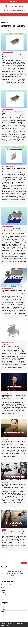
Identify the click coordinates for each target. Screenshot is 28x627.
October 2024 (3, 599)
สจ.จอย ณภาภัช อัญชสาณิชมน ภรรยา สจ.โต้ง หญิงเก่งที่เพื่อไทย (14, 442)
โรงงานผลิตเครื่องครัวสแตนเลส (7, 52)
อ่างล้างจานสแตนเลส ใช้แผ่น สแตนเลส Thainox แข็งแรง (13, 55)
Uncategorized (4, 393)
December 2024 (4, 594)
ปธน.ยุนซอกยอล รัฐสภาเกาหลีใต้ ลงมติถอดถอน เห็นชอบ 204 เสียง (14, 396)
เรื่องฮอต (2, 611)
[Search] (25, 15)
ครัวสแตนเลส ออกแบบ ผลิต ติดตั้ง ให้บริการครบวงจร (14, 228)
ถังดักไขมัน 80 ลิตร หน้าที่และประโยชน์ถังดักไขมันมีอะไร (14, 291)
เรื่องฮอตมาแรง (14, 6)
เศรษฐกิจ (2, 613)
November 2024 (4, 596)
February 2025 (3, 592)
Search (2, 561)
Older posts (3, 556)
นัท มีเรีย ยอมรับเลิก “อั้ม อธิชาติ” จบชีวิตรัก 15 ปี (13, 532)
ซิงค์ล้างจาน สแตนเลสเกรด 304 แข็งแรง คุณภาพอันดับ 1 (13, 112)
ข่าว (1, 607)
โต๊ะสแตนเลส (5, 344)
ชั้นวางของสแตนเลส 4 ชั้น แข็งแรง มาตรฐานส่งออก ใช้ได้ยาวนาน (14, 169)
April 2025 (3, 590)
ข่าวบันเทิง (4, 529)
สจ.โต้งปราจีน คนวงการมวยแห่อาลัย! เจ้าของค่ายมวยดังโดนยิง (13, 485)
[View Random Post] (23, 15)
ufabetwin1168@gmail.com (8, 58)
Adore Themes (5, 625)
